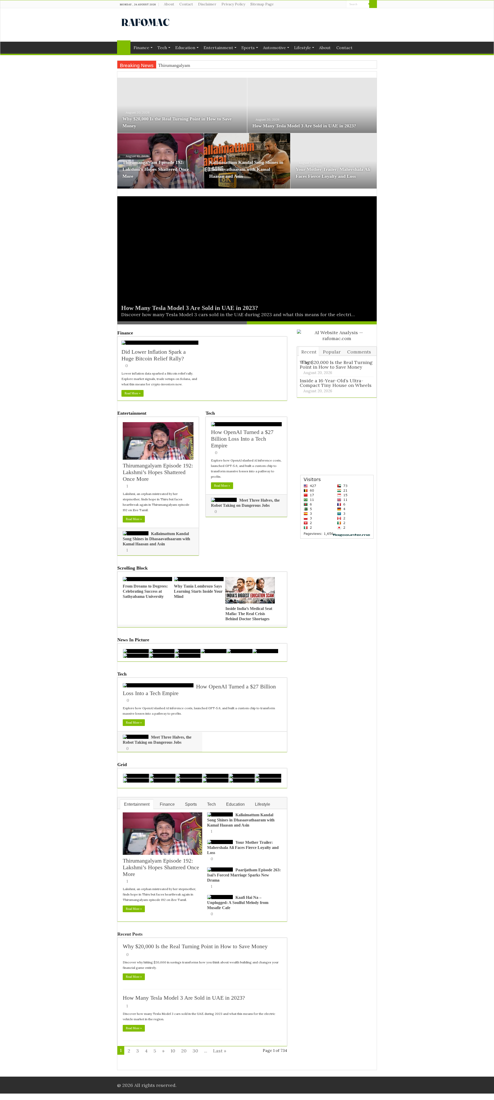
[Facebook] (332, 4)
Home (123, 47)
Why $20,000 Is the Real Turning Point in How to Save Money (195, 946)
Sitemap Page (262, 4)
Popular (332, 352)
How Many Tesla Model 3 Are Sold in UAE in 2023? (304, 125)
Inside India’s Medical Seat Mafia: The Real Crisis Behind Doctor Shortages (248, 613)
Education (185, 47)
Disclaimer (207, 4)
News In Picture (133, 639)
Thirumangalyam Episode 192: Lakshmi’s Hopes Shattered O (215, 65)
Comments (359, 352)
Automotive (274, 47)
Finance (141, 47)
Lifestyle (302, 47)
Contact (186, 4)
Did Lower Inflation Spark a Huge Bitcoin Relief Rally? (153, 355)
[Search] (373, 4)
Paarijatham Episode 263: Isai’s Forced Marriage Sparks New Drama (244, 875)
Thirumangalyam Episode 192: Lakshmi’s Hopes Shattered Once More (155, 169)
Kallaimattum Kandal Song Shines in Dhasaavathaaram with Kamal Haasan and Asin (246, 169)
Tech (162, 47)
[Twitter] (337, 4)
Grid (122, 764)
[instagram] (342, 4)
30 (195, 1051)
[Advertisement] (279, 25)
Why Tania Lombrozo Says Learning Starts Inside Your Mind (198, 591)
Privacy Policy (233, 4)
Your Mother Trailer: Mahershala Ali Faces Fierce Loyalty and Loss (243, 847)
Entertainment (218, 47)
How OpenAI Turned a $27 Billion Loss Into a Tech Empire (242, 439)
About (169, 4)
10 (173, 1051)
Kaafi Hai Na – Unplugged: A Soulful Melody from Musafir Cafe (237, 902)
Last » (219, 1051)
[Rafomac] (145, 21)
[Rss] (328, 4)
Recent (308, 352)
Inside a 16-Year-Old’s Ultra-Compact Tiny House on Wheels (336, 383)
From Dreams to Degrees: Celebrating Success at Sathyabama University (145, 591)
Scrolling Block (132, 568)
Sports (248, 47)
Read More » (132, 393)
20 (184, 1051)
